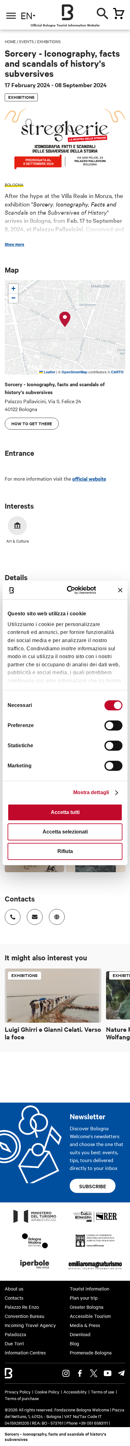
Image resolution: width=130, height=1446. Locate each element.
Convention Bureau (24, 1316)
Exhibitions (49, 41)
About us (14, 1288)
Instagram (66, 1373)
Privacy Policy (18, 1391)
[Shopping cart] (118, 13)
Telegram (121, 1373)
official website (89, 478)
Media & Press (85, 1325)
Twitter (94, 1373)
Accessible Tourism (90, 1316)
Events (26, 41)
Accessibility (75, 1391)
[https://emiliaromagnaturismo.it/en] (95, 1270)
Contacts (14, 1298)
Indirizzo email (35, 917)
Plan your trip (84, 1298)
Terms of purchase (22, 1398)
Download (80, 1334)
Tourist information (89, 1288)
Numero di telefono (13, 917)
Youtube (107, 1373)
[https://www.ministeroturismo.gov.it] (35, 1222)
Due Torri (14, 1343)
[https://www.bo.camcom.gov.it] (95, 1246)
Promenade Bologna (91, 1352)
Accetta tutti (65, 812)
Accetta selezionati (65, 831)
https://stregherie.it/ (57, 917)
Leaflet (49, 372)
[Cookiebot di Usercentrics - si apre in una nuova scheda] (71, 590)
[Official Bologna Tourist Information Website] (68, 12)
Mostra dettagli (91, 792)
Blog (74, 1343)
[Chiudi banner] (120, 590)
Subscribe (92, 1186)
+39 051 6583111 (94, 1423)
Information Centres (25, 1352)
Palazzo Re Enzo (22, 1307)
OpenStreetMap (74, 372)
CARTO (117, 372)
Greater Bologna (86, 1307)
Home (10, 41)
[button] (65, 319)
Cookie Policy (47, 1391)
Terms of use (102, 1391)
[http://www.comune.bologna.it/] (35, 1270)
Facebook (80, 1373)
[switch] (113, 725)
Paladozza (15, 1334)
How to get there (31, 423)
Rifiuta (65, 851)
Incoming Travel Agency (30, 1325)
